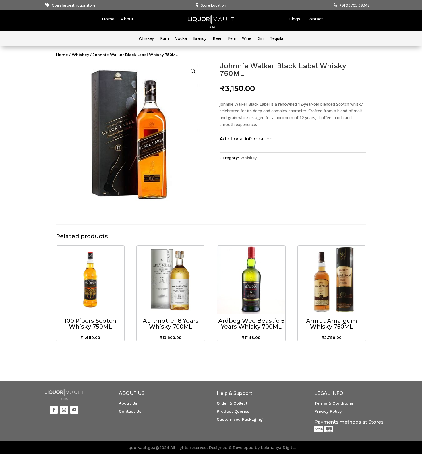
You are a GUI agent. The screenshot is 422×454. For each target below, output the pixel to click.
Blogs (294, 19)
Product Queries (233, 411)
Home (108, 19)
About (127, 19)
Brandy (199, 38)
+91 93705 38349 (355, 5)
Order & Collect (232, 403)
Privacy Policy (328, 411)
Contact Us (130, 411)
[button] (193, 71)
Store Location (213, 5)
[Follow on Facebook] (54, 410)
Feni (232, 38)
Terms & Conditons (333, 403)
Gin (261, 38)
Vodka (181, 38)
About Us (128, 403)
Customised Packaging (240, 419)
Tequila (276, 38)
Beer (217, 38)
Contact (315, 19)
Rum (164, 38)
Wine (246, 38)
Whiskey (146, 38)
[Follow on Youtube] (74, 410)
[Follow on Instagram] (64, 410)
